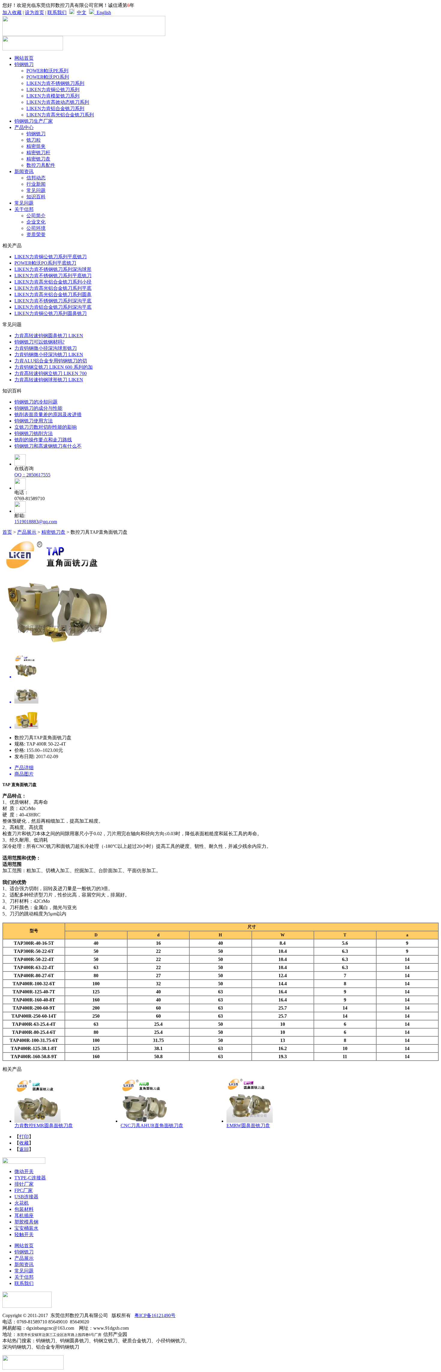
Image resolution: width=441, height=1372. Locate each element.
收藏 (24, 1142)
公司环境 (36, 228)
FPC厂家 (23, 1190)
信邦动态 (36, 177)
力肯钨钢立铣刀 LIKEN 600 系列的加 (53, 367)
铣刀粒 (33, 140)
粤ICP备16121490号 (155, 1315)
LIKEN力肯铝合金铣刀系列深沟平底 (53, 307)
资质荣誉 (36, 234)
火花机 (21, 1202)
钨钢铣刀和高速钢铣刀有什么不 (48, 446)
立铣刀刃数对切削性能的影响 (45, 427)
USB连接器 (26, 1196)
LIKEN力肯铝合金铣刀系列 (55, 108)
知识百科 (36, 196)
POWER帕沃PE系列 (47, 70)
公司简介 (36, 215)
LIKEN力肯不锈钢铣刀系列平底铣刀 (53, 275)
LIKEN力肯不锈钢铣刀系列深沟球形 (53, 269)
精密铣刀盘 (38, 158)
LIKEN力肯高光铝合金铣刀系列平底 (53, 288)
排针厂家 (24, 1184)
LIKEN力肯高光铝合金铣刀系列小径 (53, 281)
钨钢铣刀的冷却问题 (36, 401)
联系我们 (57, 12)
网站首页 (24, 58)
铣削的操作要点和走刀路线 (43, 439)
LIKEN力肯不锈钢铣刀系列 (55, 83)
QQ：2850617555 (32, 474)
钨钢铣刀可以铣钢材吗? (39, 341)
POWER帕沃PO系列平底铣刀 (45, 263)
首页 (7, 532)
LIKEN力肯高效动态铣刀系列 (57, 102)
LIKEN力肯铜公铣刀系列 (53, 89)
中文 (81, 12)
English (102, 12)
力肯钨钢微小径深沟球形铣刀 (45, 348)
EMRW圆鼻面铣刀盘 (248, 1125)
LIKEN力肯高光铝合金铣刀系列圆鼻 (53, 294)
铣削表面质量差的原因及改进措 (48, 414)
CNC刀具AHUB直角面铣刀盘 (152, 1125)
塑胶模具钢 (26, 1221)
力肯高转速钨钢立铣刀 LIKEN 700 (50, 373)
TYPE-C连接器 (30, 1177)
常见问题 (36, 190)
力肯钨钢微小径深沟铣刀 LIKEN (48, 354)
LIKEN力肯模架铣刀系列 (53, 95)
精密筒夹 (36, 146)
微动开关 (24, 1171)
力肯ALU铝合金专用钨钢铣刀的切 (50, 360)
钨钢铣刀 (36, 133)
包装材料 (24, 1209)
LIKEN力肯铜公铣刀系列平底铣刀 (50, 256)
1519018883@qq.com (35, 521)
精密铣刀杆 (38, 152)
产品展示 (26, 532)
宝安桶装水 (26, 1228)
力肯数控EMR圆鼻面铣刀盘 (43, 1125)
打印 (24, 1136)
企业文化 (36, 221)
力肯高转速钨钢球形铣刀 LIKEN (48, 379)
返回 (24, 1149)
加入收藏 (12, 12)
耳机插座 (24, 1215)
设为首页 (34, 12)
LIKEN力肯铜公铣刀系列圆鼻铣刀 (50, 313)
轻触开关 (24, 1234)
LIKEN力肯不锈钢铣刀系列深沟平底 (53, 300)
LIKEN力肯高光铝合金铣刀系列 (60, 114)
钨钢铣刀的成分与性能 (38, 408)
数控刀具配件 (40, 165)
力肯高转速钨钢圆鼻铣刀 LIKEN (48, 335)
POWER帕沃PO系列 (47, 77)
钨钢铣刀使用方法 (33, 420)
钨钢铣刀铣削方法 (33, 433)
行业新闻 (36, 184)
